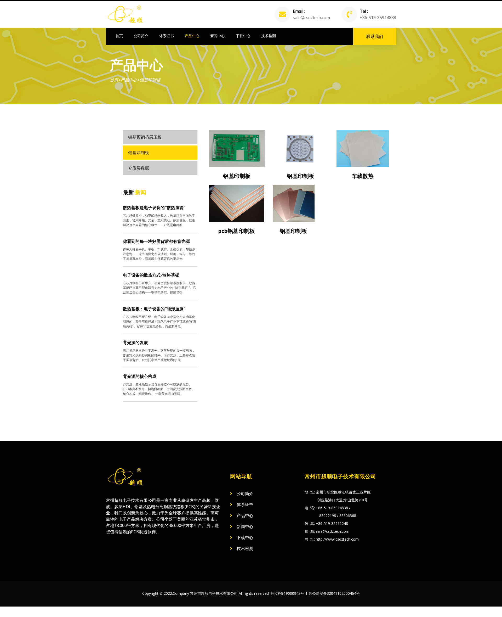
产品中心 (192, 36)
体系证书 (166, 36)
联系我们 (374, 36)
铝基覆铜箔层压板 (145, 137)
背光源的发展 (135, 342)
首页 (119, 36)
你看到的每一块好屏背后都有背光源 (156, 241)
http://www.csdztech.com (337, 539)
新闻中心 (217, 36)
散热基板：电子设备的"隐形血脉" (154, 308)
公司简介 (141, 36)
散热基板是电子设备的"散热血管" (154, 207)
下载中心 (243, 36)
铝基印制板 (150, 79)
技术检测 (268, 36)
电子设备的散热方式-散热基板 (151, 275)
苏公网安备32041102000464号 (334, 593)
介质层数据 (138, 168)
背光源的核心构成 (139, 376)
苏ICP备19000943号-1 (289, 593)
